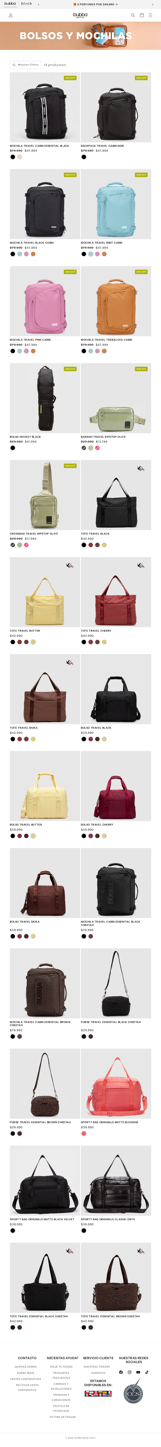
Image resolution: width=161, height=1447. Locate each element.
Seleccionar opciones (45, 236)
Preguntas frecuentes (61, 1375)
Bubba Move (26, 1373)
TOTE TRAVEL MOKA (24, 727)
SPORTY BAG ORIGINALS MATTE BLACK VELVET (42, 1219)
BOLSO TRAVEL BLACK (96, 727)
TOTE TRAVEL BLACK (95, 533)
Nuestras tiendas (97, 1366)
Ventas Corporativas (25, 1379)
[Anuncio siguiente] (152, 4)
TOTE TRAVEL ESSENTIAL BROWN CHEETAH (110, 1316)
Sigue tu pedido (61, 1366)
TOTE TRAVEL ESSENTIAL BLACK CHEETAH (39, 1316)
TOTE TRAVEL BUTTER (25, 630)
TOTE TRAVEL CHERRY (96, 630)
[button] (133, 15)
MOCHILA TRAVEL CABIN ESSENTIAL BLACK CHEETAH (110, 923)
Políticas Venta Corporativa (27, 1387)
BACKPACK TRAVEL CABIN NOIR (102, 145)
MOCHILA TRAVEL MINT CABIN (101, 242)
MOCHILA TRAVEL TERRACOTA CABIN (106, 339)
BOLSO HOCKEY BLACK (25, 436)
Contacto (98, 1373)
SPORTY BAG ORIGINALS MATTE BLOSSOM (109, 1122)
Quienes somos (26, 1366)
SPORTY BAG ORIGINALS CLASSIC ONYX (108, 1219)
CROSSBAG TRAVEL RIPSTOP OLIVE (34, 533)
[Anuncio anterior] (38, 4)
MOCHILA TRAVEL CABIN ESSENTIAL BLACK (39, 145)
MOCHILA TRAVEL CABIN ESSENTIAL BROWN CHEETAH (40, 1023)
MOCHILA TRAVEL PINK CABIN (30, 339)
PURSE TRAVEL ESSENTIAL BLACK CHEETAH (111, 1022)
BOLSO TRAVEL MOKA (25, 921)
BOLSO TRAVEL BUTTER (26, 824)
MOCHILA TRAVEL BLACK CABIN (32, 242)
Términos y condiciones (61, 1397)
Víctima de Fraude (62, 1417)
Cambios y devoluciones (61, 1386)
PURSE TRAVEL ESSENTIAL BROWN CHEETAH (40, 1122)
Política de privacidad (61, 1408)
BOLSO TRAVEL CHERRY (97, 824)
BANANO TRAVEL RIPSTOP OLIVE (103, 436)
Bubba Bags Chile (85, 1438)
